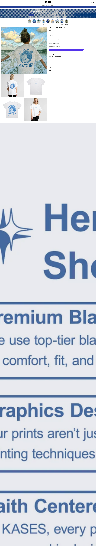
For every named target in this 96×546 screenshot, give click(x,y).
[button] (93, 2)
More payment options (66, 51)
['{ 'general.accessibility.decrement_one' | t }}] (49, 37)
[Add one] (51, 37)
